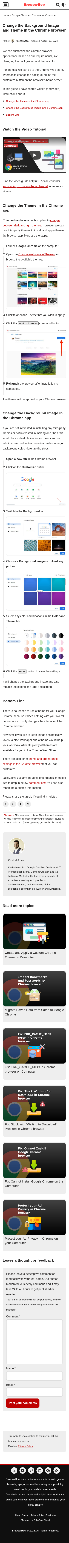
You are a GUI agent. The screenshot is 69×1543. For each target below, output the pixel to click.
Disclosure (9, 815)
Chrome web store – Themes (36, 254)
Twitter (40, 888)
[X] (14, 1470)
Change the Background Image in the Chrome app (34, 107)
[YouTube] (22, 1470)
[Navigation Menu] (5, 4)
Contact (25, 1515)
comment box (37, 782)
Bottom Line (12, 114)
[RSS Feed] (56, 1470)
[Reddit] (28, 804)
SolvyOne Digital (42, 1520)
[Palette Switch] (63, 5)
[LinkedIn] (13, 804)
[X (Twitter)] (6, 804)
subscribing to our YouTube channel (25, 186)
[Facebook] (21, 804)
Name (11, 1368)
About (17, 1515)
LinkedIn (54, 888)
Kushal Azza (22, 41)
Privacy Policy (25, 1446)
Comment (13, 1316)
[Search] (58, 5)
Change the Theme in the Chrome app (27, 101)
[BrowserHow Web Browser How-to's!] (34, 4)
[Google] (48, 1470)
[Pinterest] (31, 1470)
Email (10, 1384)
